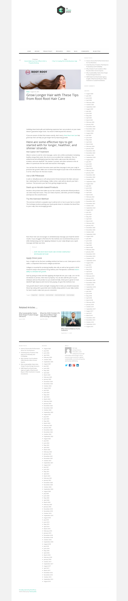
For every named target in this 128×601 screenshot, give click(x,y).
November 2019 (90, 256)
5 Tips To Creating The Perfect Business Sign (64, 61)
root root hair (49, 295)
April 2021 (89, 219)
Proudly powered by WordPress (27, 590)
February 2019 (90, 276)
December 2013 (90, 318)
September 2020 (91, 234)
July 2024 (88, 135)
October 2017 (90, 307)
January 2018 (90, 304)
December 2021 (90, 201)
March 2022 (89, 195)
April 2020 (89, 245)
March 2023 (89, 168)
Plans (28, 92)
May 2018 (89, 296)
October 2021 (90, 205)
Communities (85, 51)
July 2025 (88, 111)
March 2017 (89, 315)
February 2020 (90, 249)
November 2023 (90, 153)
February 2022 (90, 197)
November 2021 (90, 203)
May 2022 (89, 190)
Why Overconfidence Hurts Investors (70, 329)
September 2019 (91, 260)
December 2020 (90, 227)
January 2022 (90, 199)
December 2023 (90, 151)
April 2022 (89, 192)
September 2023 (91, 157)
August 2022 (89, 184)
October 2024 (90, 131)
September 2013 (91, 324)
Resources (59, 51)
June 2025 (89, 113)
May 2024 (89, 140)
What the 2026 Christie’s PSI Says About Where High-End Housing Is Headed (50, 314)
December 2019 (90, 254)
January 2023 (90, 173)
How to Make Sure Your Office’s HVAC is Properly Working (35, 62)
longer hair (34, 295)
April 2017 (89, 313)
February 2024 (90, 146)
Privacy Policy (47, 51)
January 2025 (90, 124)
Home (29, 51)
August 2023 (89, 159)
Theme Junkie (32, 591)
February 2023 (90, 170)
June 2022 (89, 188)
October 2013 (90, 322)
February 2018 (90, 302)
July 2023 (88, 162)
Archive (37, 51)
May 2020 (89, 243)
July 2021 (88, 212)
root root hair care (60, 295)
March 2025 (89, 120)
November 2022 (90, 177)
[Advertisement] (64, 35)
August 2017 (89, 311)
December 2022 (90, 175)
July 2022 (88, 186)
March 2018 (89, 300)
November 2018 (90, 282)
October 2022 (90, 179)
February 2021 (90, 223)
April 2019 (89, 271)
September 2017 (91, 309)
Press (68, 51)
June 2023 (89, 164)
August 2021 (89, 210)
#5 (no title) (96, 51)
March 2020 (89, 247)
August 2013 (89, 326)
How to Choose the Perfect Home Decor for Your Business (30, 349)
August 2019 (89, 263)
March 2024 (89, 144)
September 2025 (91, 107)
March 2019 (89, 274)
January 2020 (90, 252)
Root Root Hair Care (70, 135)
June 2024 (89, 137)
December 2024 (90, 126)
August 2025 (89, 109)
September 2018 (91, 287)
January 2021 (90, 225)
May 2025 (89, 115)
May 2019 (89, 269)
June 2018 (89, 293)
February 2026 (90, 102)
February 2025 (90, 122)
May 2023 (89, 166)
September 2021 (91, 208)
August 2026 (89, 93)
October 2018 (90, 285)
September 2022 (91, 181)
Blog (75, 51)
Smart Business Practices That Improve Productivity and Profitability (97, 65)
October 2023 (90, 155)
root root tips (70, 295)
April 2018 (89, 298)
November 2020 (90, 230)
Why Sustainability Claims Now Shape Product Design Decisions (28, 314)
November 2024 (90, 129)
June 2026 (89, 98)
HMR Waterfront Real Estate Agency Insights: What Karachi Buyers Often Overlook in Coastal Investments (96, 78)
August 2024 (89, 133)
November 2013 (90, 320)
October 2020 (90, 232)
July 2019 (88, 265)
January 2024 (90, 148)
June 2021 (89, 214)
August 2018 (89, 289)
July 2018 (88, 291)
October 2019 (90, 258)
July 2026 (88, 96)
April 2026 (89, 100)
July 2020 (88, 238)
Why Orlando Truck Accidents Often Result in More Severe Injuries (96, 70)
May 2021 (89, 217)
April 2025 (89, 118)
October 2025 (90, 104)
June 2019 (89, 267)
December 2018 (90, 280)
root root (41, 295)
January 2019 (90, 278)
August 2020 (89, 236)
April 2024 (89, 142)
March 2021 (89, 221)
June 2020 (89, 241)
